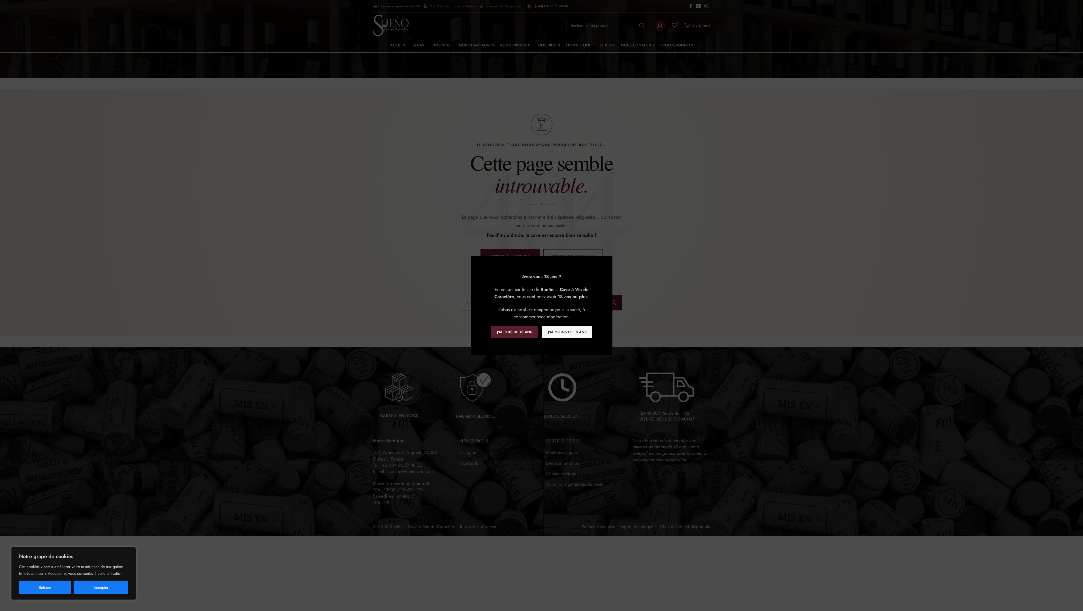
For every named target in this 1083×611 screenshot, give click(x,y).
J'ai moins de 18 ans (567, 332)
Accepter (100, 587)
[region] (73, 573)
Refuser (45, 587)
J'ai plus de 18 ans (514, 332)
